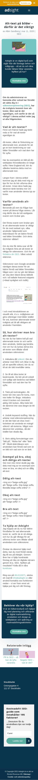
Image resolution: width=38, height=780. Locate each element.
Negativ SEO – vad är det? (27, 661)
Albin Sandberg (13, 31)
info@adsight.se (20, 578)
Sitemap (27, 774)
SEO (19, 34)
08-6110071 (20, 575)
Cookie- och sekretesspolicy (19, 777)
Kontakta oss (25, 3)
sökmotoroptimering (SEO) (16, 105)
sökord (21, 359)
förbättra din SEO (11, 254)
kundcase (7, 568)
